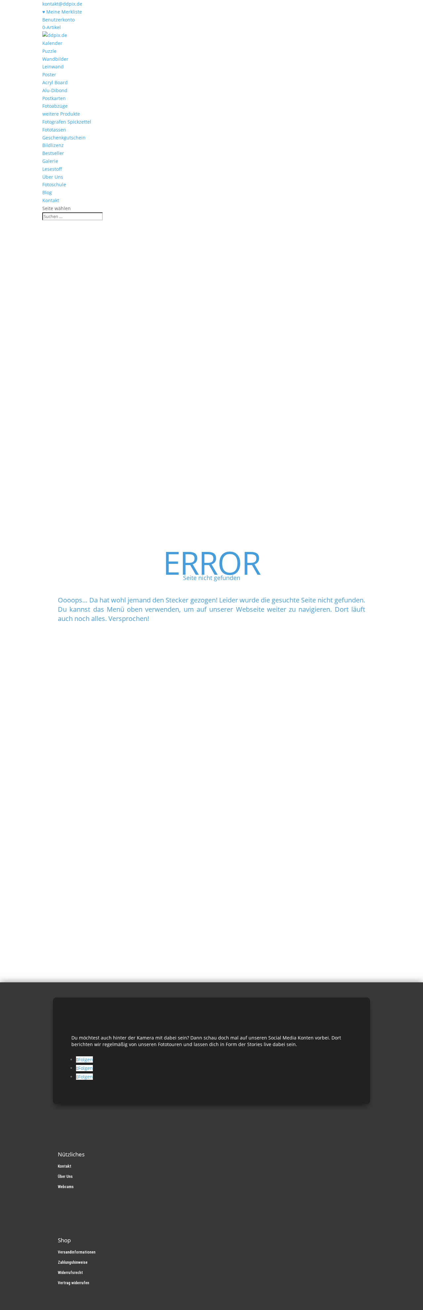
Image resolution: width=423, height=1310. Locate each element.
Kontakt (50, 200)
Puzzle (49, 51)
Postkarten (54, 98)
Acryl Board (55, 82)
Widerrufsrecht (70, 1272)
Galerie (50, 161)
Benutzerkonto (58, 20)
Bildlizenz (53, 145)
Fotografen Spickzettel (66, 122)
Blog (47, 192)
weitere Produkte (61, 114)
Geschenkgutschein (64, 137)
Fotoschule (54, 184)
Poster (49, 74)
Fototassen (54, 130)
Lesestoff (52, 169)
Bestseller (53, 153)
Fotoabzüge (55, 106)
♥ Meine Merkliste (62, 12)
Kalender (52, 43)
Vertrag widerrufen (73, 1283)
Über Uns (52, 177)
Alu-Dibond (54, 90)
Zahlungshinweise (73, 1262)
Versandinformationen (77, 1252)
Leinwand (53, 66)
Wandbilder (55, 59)
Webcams (66, 1186)
